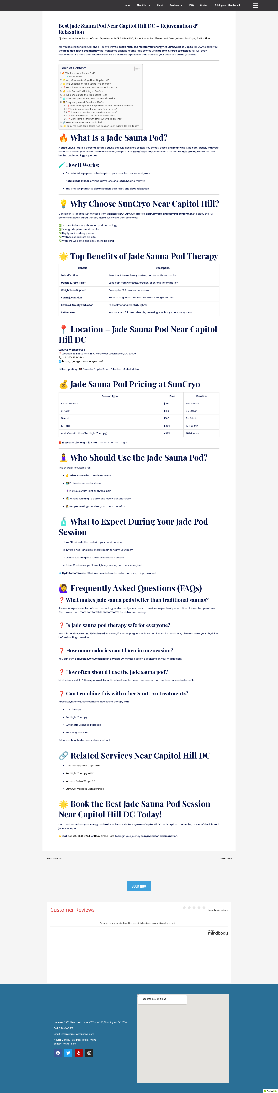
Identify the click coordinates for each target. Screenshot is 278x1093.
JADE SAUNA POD (124, 38)
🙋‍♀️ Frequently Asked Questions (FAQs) (84, 102)
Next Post (228, 858)
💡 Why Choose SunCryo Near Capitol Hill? (86, 80)
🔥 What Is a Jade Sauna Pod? (78, 73)
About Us (141, 5)
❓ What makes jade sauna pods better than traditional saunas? (100, 105)
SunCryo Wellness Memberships (85, 788)
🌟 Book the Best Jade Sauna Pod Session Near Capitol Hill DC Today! (101, 126)
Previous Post (52, 858)
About (160, 5)
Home (127, 5)
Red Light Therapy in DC (80, 773)
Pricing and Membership (228, 5)
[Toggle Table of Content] (135, 68)
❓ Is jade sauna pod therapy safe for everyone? (92, 109)
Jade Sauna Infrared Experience (94, 38)
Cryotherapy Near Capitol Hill (83, 765)
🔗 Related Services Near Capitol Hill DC (84, 122)
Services (174, 5)
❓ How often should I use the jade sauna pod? (91, 115)
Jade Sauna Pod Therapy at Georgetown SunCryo (165, 38)
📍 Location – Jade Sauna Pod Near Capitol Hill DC (90, 87)
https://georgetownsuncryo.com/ (82, 361)
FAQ (191, 5)
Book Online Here (104, 836)
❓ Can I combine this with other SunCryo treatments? (95, 118)
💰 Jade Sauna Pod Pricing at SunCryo (83, 91)
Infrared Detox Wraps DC (80, 781)
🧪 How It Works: (74, 76)
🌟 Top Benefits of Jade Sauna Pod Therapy (87, 83)
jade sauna (67, 38)
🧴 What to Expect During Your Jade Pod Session (89, 98)
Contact (204, 5)
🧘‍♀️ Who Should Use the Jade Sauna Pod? (85, 95)
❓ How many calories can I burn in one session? (92, 112)
